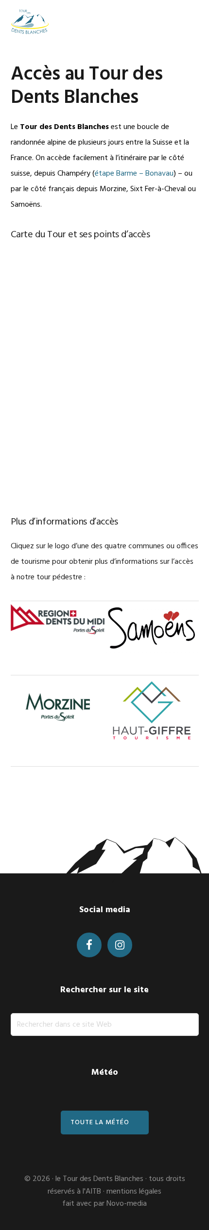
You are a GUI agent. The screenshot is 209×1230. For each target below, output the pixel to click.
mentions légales (133, 1191)
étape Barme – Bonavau (134, 173)
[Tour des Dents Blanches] (30, 22)
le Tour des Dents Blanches (99, 1179)
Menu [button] (186, 21)
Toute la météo (99, 1122)
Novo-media (126, 1203)
